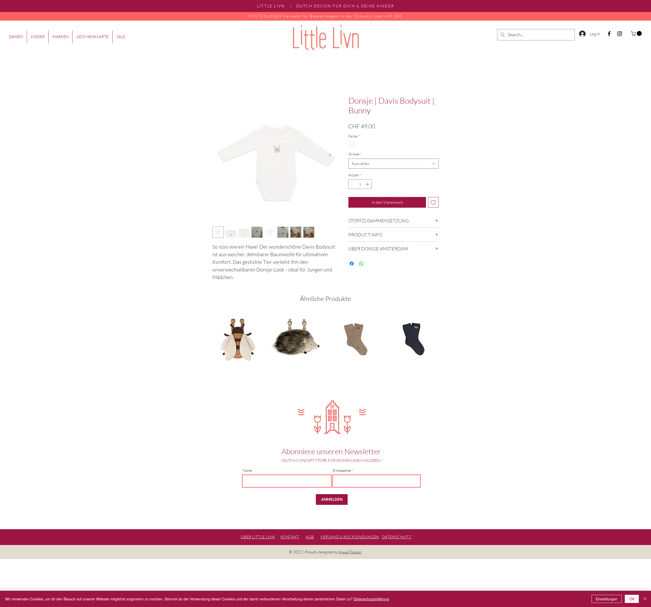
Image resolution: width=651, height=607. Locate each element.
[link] (637, 33)
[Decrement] (352, 184)
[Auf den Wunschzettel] (433, 202)
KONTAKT (289, 537)
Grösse (355, 154)
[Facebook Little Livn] (609, 34)
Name (247, 470)
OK (631, 598)
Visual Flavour (350, 552)
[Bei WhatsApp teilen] (361, 264)
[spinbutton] (360, 184)
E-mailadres (342, 470)
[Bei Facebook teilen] (352, 264)
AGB (310, 537)
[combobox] (393, 164)
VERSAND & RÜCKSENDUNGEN (349, 537)
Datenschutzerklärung (371, 598)
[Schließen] (645, 599)
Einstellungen (606, 598)
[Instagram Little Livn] (619, 34)
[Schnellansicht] (238, 339)
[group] (325, 347)
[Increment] (368, 184)
